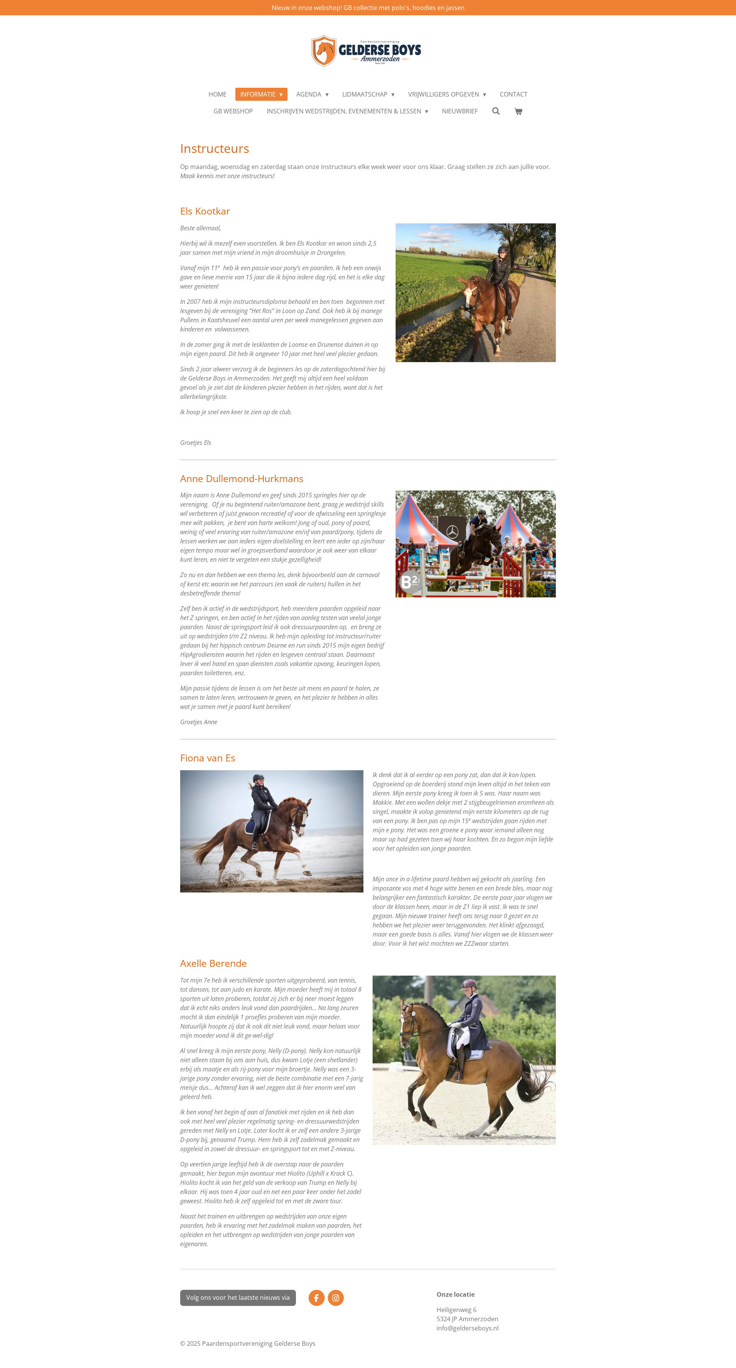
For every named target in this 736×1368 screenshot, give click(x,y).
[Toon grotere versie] (476, 292)
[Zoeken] (495, 111)
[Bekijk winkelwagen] (518, 111)
